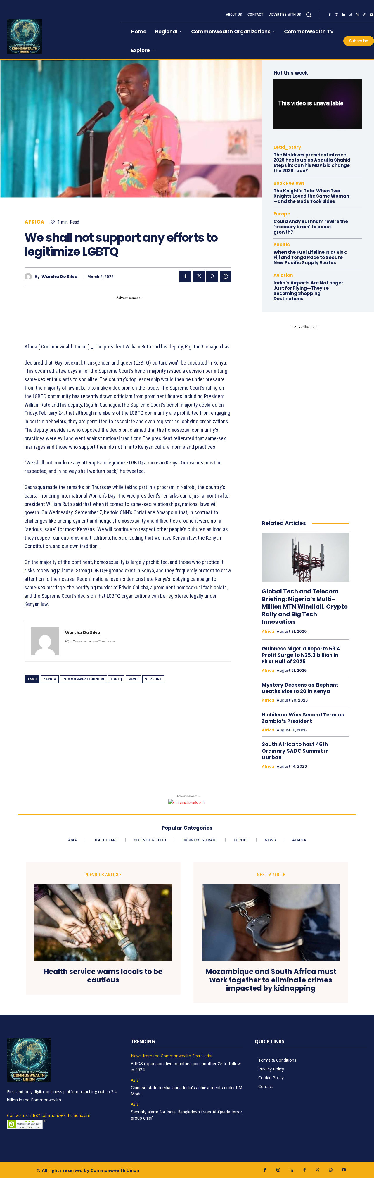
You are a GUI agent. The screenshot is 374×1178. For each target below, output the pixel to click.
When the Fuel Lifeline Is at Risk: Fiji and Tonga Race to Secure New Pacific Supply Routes (310, 257)
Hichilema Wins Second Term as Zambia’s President (303, 718)
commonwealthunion (83, 679)
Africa (34, 222)
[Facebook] (329, 14)
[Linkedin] (343, 14)
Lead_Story (287, 147)
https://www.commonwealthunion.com (90, 641)
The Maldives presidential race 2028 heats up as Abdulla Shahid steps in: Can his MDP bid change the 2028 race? (311, 163)
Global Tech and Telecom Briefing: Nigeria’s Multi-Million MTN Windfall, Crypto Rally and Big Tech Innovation (305, 606)
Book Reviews (289, 183)
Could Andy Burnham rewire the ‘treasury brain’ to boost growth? (310, 226)
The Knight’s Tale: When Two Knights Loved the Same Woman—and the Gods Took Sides (311, 196)
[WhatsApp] (364, 14)
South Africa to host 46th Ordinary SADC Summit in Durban (295, 751)
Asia (135, 1080)
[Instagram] (336, 14)
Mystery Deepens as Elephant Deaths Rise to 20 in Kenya (300, 688)
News (133, 679)
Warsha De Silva (59, 276)
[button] (309, 15)
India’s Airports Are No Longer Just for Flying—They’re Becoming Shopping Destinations (308, 291)
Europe (281, 214)
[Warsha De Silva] (30, 276)
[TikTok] (350, 14)
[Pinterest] (212, 276)
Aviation (283, 275)
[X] (357, 14)
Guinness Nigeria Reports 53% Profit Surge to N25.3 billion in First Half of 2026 (301, 655)
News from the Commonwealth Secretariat (172, 1055)
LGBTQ (116, 679)
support (153, 679)
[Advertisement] (131, 314)
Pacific (281, 244)
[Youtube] (344, 1170)
